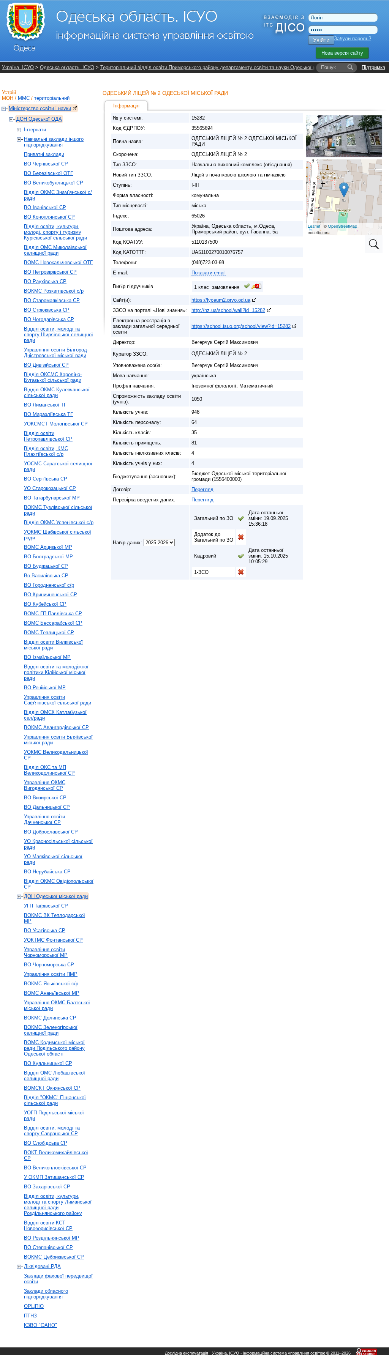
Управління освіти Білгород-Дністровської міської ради (56, 352)
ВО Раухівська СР (45, 281)
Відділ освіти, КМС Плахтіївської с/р (46, 451)
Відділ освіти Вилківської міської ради (53, 645)
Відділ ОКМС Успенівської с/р (58, 522)
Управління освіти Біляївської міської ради (58, 739)
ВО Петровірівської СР (50, 272)
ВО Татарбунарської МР (52, 498)
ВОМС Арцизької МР (48, 547)
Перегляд (202, 489)
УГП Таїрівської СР (46, 906)
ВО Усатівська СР (44, 930)
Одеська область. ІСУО (67, 67)
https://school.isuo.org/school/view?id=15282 (241, 326)
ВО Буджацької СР (46, 566)
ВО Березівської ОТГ (48, 173)
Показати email (208, 273)
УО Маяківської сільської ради (53, 859)
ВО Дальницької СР (47, 807)
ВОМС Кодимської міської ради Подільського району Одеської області (54, 1048)
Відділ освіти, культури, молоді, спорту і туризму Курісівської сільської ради (55, 232)
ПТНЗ (30, 1316)
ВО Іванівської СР (45, 207)
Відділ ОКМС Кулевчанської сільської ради (57, 392)
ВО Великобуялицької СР (53, 183)
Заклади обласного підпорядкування (46, 1294)
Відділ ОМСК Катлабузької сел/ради (55, 715)
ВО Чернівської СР (46, 164)
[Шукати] (350, 67)
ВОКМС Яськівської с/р (51, 983)
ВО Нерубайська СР (47, 871)
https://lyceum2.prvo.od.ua (220, 300)
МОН (7, 98)
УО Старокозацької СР (50, 488)
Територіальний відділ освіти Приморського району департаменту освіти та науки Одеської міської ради (221, 67)
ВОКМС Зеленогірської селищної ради (50, 1030)
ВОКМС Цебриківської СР (54, 1257)
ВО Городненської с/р (49, 585)
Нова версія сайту (342, 53)
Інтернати (35, 129)
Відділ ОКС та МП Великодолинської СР (49, 770)
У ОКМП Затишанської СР (54, 1177)
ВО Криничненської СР (50, 594)
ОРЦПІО (34, 1306)
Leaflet (314, 226)
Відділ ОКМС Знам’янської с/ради (58, 195)
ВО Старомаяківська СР (52, 300)
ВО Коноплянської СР (49, 217)
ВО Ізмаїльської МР (47, 657)
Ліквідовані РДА (42, 1266)
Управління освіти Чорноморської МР (46, 952)
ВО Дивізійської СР (46, 365)
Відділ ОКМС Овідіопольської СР (58, 884)
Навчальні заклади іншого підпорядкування (54, 142)
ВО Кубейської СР (45, 604)
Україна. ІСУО (18, 67)
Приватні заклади (44, 154)
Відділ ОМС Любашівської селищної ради (54, 1075)
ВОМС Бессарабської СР (53, 623)
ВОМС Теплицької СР (49, 632)
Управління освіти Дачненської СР (44, 819)
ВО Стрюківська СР (47, 310)
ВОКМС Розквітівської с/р (54, 291)
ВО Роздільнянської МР (51, 1238)
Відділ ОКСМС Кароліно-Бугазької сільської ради (53, 377)
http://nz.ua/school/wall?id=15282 (228, 310)
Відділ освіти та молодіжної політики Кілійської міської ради (56, 672)
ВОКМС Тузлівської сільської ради (58, 510)
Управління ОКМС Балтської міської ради (57, 1005)
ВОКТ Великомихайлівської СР (56, 1155)
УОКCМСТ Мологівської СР (56, 424)
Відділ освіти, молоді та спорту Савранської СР (52, 1130)
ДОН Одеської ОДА (39, 119)
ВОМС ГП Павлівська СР (53, 613)
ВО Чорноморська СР (49, 964)
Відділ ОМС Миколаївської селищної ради (55, 250)
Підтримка (373, 67)
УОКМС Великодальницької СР (56, 755)
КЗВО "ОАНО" (40, 1325)
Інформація (126, 106)
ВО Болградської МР (48, 556)
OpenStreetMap (342, 226)
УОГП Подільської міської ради (54, 1115)
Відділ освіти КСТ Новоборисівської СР (48, 1225)
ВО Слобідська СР (45, 1143)
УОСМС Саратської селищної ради (58, 466)
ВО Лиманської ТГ (45, 405)
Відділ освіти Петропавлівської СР (48, 436)
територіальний (52, 98)
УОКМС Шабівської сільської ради (57, 534)
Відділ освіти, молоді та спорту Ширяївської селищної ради (58, 334)
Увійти (321, 40)
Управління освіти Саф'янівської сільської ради (57, 700)
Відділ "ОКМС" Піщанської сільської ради (55, 1100)
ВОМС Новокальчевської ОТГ (58, 262)
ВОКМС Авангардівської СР (56, 727)
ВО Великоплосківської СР (55, 1168)
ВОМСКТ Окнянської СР (52, 1088)
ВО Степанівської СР (48, 1247)
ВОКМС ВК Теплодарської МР (54, 918)
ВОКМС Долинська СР (50, 1018)
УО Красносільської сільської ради (58, 844)
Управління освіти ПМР (50, 974)
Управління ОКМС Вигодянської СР (44, 785)
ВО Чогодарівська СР (49, 319)
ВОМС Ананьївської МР (51, 993)
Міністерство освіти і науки (40, 108)
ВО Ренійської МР (45, 687)
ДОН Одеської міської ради (56, 896)
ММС (24, 98)
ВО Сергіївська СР (45, 479)
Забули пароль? (352, 38)
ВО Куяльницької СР (48, 1063)
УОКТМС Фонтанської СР (53, 940)
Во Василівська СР (46, 575)
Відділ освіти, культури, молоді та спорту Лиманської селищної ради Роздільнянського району (58, 1204)
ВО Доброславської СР (51, 832)
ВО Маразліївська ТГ (48, 414)
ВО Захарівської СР (47, 1187)
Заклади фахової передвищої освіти (58, 1278)
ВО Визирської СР (45, 797)
